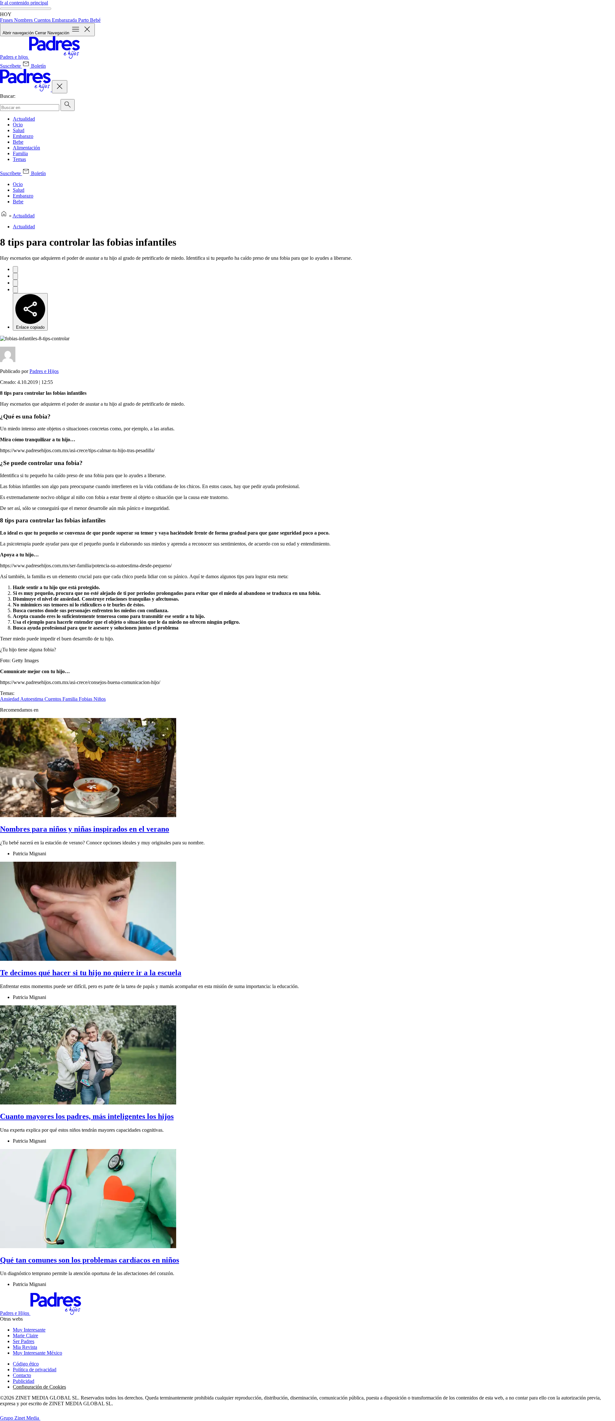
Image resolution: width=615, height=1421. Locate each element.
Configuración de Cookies (39, 1387)
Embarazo (23, 136)
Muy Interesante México (37, 1353)
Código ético (26, 1363)
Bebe (18, 142)
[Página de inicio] (4, 215)
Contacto (22, 1375)
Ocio (18, 124)
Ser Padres (23, 1341)
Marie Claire (25, 1335)
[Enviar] (68, 105)
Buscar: (7, 96)
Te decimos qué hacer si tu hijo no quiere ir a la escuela (90, 972)
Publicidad (23, 1381)
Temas (19, 159)
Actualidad (24, 119)
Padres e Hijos (44, 371)
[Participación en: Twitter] (15, 276)
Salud (18, 130)
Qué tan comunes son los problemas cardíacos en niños (89, 1260)
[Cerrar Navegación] (59, 86)
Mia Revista (25, 1347)
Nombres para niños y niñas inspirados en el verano (84, 829)
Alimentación (26, 147)
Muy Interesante (29, 1329)
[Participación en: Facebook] (15, 269)
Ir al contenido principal (24, 2)
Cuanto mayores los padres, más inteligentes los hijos (87, 1116)
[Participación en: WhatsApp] (15, 283)
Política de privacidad (34, 1369)
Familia (20, 153)
